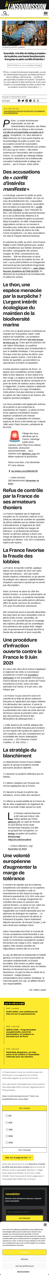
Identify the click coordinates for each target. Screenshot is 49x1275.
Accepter (24, 1252)
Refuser (24, 1259)
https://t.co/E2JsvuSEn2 (19, 839)
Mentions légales (23, 1272)
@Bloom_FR (14, 822)
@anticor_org (29, 454)
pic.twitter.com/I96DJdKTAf (24, 471)
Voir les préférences (24, 1266)
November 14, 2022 (17, 849)
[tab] (24, 1108)
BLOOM (6, 147)
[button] (45, 1224)
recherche (5, 15)
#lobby (11, 833)
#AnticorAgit (14, 836)
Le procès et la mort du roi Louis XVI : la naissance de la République (24, 112)
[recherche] (5, 13)
